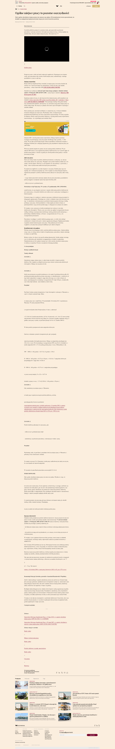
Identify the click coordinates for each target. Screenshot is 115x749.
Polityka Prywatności (27, 730)
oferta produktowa (36, 745)
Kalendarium (26, 745)
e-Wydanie (88, 6)
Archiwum (36, 734)
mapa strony (17, 745)
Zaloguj (96, 6)
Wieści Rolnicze (48, 737)
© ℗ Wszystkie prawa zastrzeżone (31, 671)
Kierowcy (26, 665)
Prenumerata (37, 733)
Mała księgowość (48, 734)
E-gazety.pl (47, 732)
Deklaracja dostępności (27, 736)
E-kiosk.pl (47, 730)
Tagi (44, 678)
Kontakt (16, 732)
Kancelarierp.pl (48, 736)
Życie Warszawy (48, 738)
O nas (16, 730)
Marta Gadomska (28, 26)
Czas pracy (27, 659)
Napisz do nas (18, 733)
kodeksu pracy (28, 67)
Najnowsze (36, 678)
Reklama (36, 730)
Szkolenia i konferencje (20, 742)
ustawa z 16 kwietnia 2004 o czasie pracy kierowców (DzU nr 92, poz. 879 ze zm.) (45, 569)
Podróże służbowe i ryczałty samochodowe (35, 648)
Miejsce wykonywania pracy (31, 638)
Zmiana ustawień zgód (27, 732)
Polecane (27, 678)
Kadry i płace (27, 631)
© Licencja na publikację (29, 670)
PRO (61, 6)
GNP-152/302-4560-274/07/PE (51, 87)
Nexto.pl (46, 733)
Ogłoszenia (36, 732)
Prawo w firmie (23, 9)
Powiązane (18, 678)
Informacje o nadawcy (27, 734)
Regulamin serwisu (27, 733)
